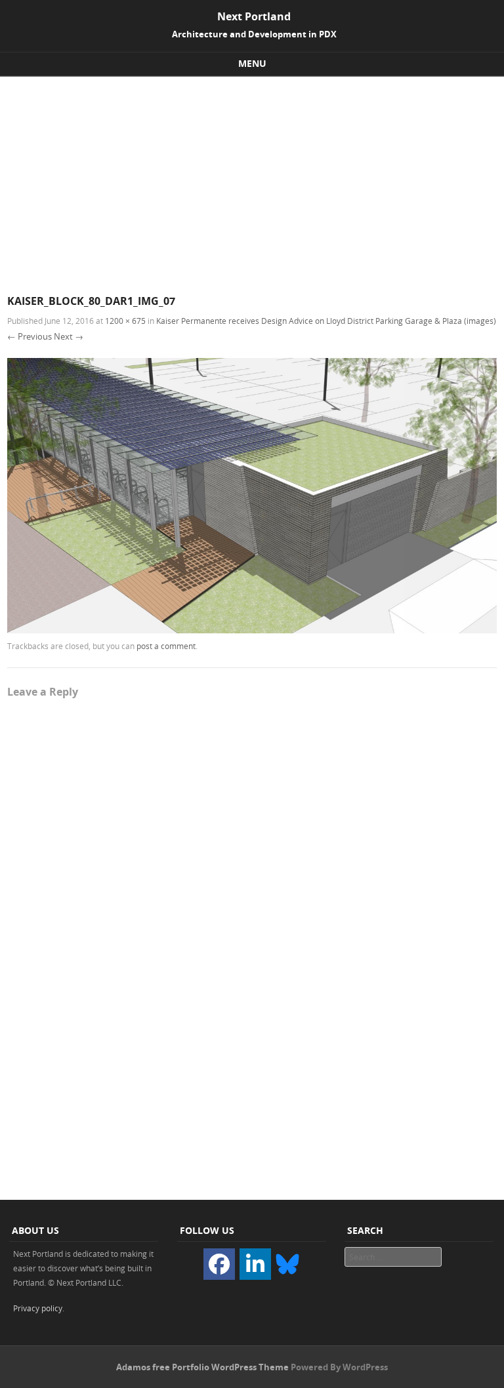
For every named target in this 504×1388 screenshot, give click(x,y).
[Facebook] (219, 1264)
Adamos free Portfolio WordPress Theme (202, 1367)
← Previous (29, 336)
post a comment (166, 646)
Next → (68, 336)
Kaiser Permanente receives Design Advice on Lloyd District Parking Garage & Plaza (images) (326, 320)
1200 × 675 (125, 320)
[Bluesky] (287, 1263)
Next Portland (254, 16)
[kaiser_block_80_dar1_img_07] (252, 630)
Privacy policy (37, 1308)
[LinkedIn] (255, 1264)
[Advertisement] (252, 175)
